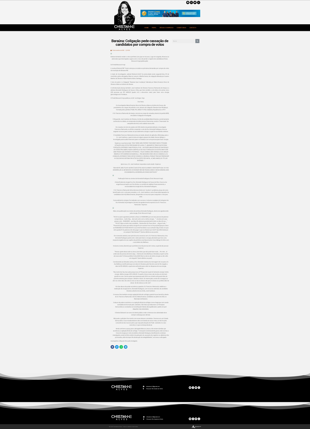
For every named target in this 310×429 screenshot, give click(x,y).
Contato (192, 27)
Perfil (154, 27)
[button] (112, 347)
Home (146, 27)
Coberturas (181, 27)
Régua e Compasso (166, 27)
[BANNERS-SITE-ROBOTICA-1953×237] (170, 16)
